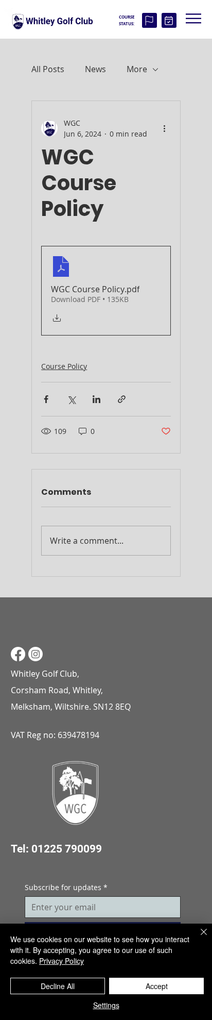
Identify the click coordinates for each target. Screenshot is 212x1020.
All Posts (47, 69)
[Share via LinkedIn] (96, 399)
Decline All (58, 986)
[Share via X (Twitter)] (71, 399)
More (137, 69)
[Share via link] (122, 399)
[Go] (149, 20)
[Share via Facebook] (46, 399)
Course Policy (64, 366)
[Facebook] (18, 654)
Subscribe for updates (66, 887)
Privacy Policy (61, 961)
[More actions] (164, 128)
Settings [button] (106, 1005)
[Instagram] (35, 654)
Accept (157, 986)
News (95, 69)
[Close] (197, 938)
